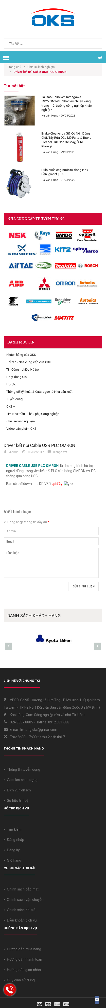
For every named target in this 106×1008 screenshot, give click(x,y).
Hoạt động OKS (17, 377)
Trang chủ (16, 67)
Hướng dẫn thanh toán (23, 959)
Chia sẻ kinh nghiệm (41, 67)
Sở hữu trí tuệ (16, 800)
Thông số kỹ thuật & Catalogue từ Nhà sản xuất (39, 391)
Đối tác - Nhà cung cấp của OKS (28, 362)
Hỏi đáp (12, 384)
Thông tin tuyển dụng (22, 769)
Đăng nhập (14, 839)
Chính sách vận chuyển (24, 899)
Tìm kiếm (13, 829)
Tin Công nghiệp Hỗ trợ (22, 369)
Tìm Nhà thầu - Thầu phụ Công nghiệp (32, 414)
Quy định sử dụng (20, 979)
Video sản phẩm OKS (21, 428)
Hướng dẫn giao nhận (23, 969)
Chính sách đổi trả (20, 909)
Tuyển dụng (14, 399)
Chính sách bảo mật (21, 889)
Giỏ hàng (13, 860)
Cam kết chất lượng (21, 779)
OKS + (10, 406)
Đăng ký (12, 849)
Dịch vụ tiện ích (18, 789)
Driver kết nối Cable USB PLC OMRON (39, 445)
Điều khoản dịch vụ (21, 920)
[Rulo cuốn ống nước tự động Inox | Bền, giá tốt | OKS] (19, 183)
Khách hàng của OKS (21, 355)
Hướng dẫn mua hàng (23, 948)
